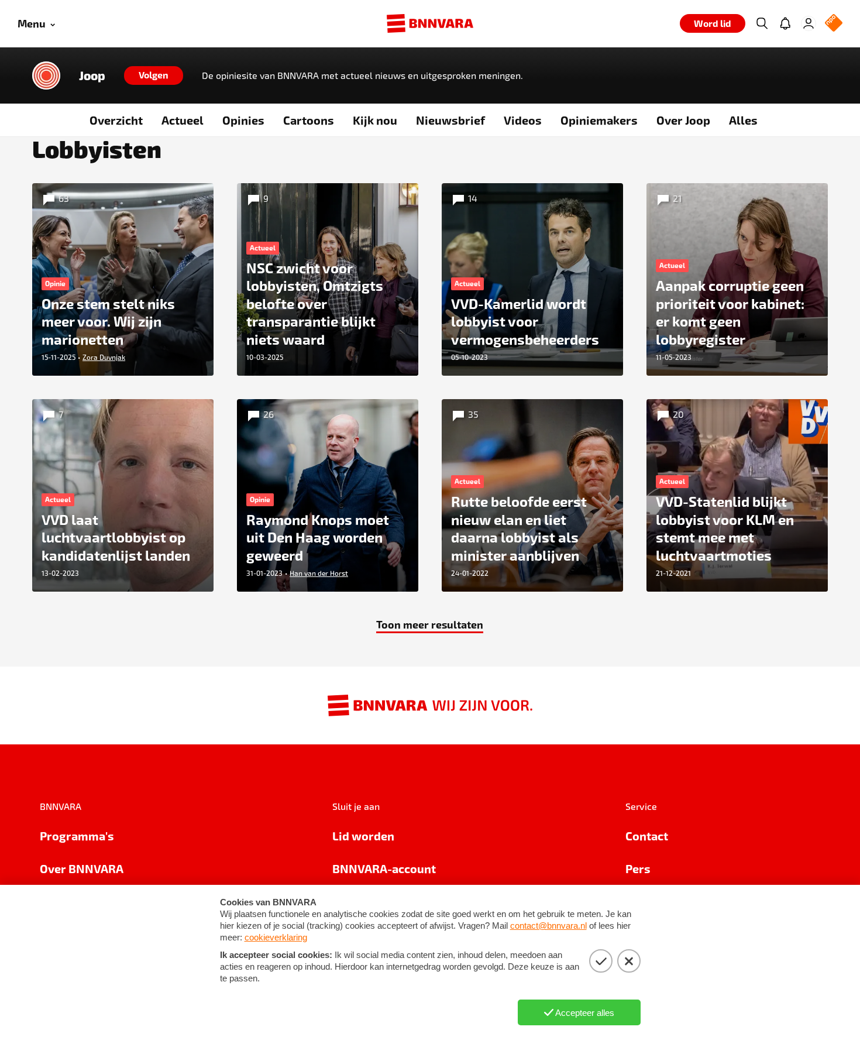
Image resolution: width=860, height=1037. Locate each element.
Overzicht (116, 120)
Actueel (182, 120)
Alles (743, 120)
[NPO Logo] (833, 23)
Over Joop (683, 120)
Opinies (243, 120)
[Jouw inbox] (785, 23)
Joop (92, 75)
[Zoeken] (762, 23)
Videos (523, 120)
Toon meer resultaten (429, 624)
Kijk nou (375, 120)
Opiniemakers (599, 120)
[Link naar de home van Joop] (46, 75)
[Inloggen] (808, 23)
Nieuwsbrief (450, 120)
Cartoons (308, 120)
